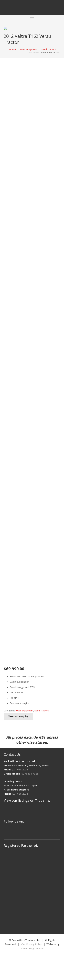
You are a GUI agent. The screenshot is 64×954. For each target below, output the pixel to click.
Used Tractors (49, 49)
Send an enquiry (18, 716)
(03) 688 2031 (20, 769)
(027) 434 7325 (29, 773)
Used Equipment (28, 49)
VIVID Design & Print (32, 948)
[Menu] (32, 19)
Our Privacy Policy (31, 944)
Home (12, 49)
